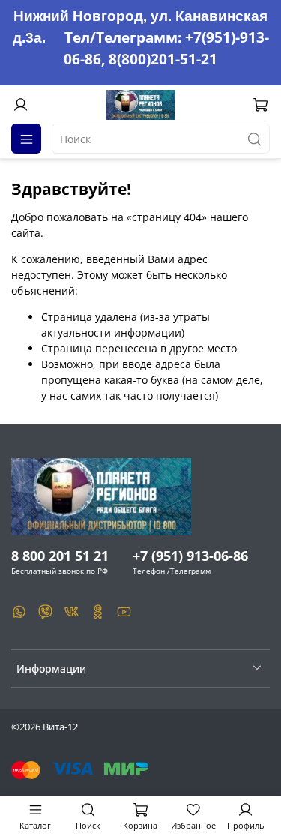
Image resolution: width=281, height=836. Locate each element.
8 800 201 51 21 (60, 556)
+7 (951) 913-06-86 (190, 556)
